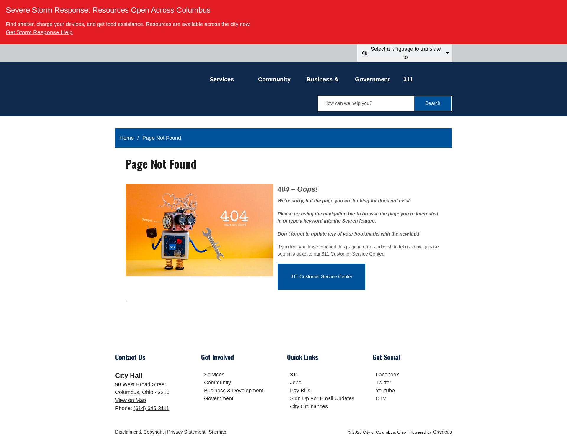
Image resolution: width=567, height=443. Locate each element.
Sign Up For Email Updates (322, 398)
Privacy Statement (186, 431)
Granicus (442, 431)
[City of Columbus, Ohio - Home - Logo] (162, 93)
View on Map (130, 400)
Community (274, 79)
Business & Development (325, 80)
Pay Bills (300, 390)
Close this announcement (559, 6)
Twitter (383, 383)
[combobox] (404, 53)
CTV (381, 398)
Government (372, 79)
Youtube (385, 390)
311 (408, 79)
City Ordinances (309, 406)
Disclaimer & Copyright (139, 431)
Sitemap (217, 431)
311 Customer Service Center (321, 276)
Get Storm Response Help (39, 32)
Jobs (295, 383)
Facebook (387, 375)
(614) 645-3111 (151, 408)
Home (127, 138)
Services (214, 375)
